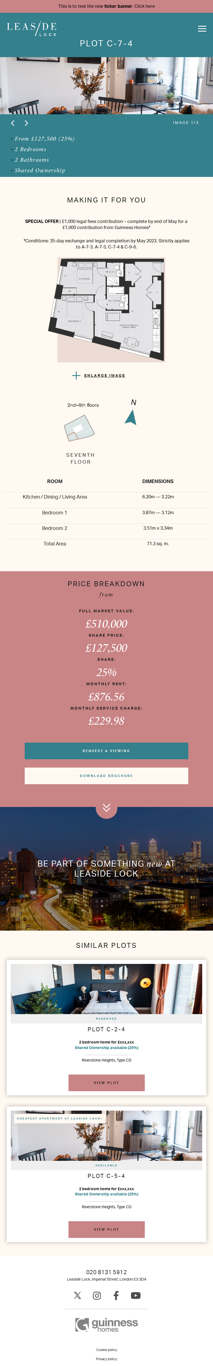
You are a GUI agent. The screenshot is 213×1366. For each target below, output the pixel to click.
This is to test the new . (106, 6)
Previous (12, 123)
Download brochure (106, 776)
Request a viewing (106, 751)
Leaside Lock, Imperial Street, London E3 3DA (106, 1279)
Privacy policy (106, 1359)
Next (26, 123)
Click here (145, 6)
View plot (106, 1083)
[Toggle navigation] (202, 29)
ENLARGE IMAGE (104, 376)
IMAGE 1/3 (186, 123)
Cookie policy (106, 1350)
